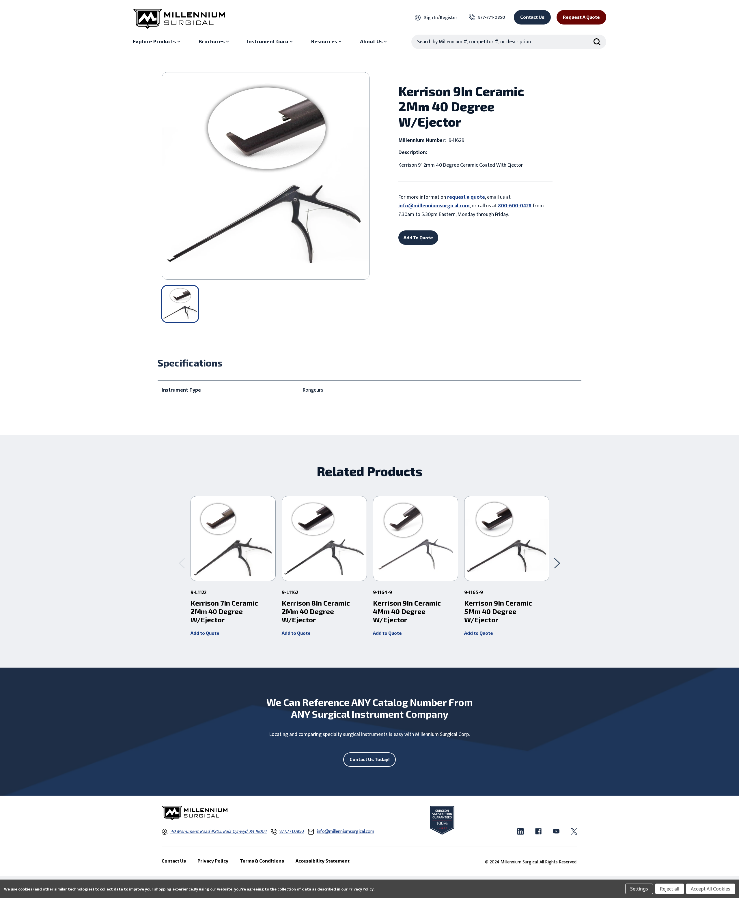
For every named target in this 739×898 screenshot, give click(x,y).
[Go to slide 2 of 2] (182, 563)
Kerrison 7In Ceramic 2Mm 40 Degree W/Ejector (224, 611)
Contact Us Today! (370, 759)
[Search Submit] (597, 41)
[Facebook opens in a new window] (538, 831)
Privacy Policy (361, 889)
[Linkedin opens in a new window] (520, 831)
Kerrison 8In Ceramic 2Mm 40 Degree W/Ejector (316, 611)
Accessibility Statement (323, 860)
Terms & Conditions (262, 860)
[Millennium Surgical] (179, 19)
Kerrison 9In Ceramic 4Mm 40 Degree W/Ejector (407, 611)
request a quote (466, 197)
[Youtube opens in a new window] (556, 831)
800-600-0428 (514, 206)
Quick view (233, 538)
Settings (639, 889)
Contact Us (532, 17)
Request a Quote (581, 17)
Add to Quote (205, 633)
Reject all (669, 889)
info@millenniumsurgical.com (434, 206)
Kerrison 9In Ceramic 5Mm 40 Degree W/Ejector (498, 611)
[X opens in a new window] (574, 831)
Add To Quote (418, 237)
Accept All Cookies (710, 889)
